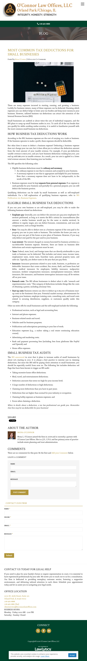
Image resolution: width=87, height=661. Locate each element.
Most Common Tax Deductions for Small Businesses (41, 52)
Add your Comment (60, 453)
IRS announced (18, 357)
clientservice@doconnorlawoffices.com (20, 607)
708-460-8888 (44, 24)
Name (13, 464)
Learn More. (45, 656)
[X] (38, 631)
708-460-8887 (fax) (11, 604)
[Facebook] (43, 631)
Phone (7, 517)
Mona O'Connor (20, 59)
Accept (72, 655)
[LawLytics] (43, 648)
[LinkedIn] (49, 631)
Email (13, 472)
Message (14, 479)
